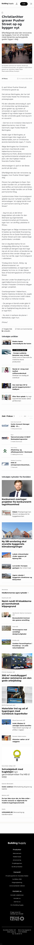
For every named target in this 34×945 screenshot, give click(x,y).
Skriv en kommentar (24, 329)
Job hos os (17, 902)
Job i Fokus (7, 416)
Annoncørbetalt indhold (17, 886)
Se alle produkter (17, 866)
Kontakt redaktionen (17, 895)
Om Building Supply (17, 905)
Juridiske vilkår (17, 879)
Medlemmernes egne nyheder (14, 593)
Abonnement (17, 853)
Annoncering (17, 860)
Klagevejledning (17, 882)
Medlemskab (17, 857)
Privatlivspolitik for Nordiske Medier (17, 876)
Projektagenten (17, 863)
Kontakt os (17, 898)
